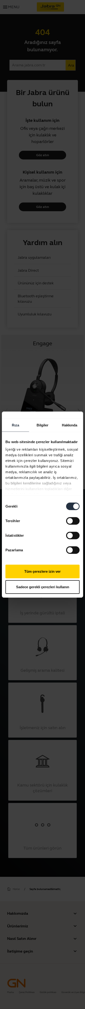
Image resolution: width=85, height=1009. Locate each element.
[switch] (73, 521)
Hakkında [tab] (69, 425)
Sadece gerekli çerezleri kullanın (42, 587)
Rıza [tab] (15, 425)
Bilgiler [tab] (43, 425)
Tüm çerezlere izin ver (42, 571)
